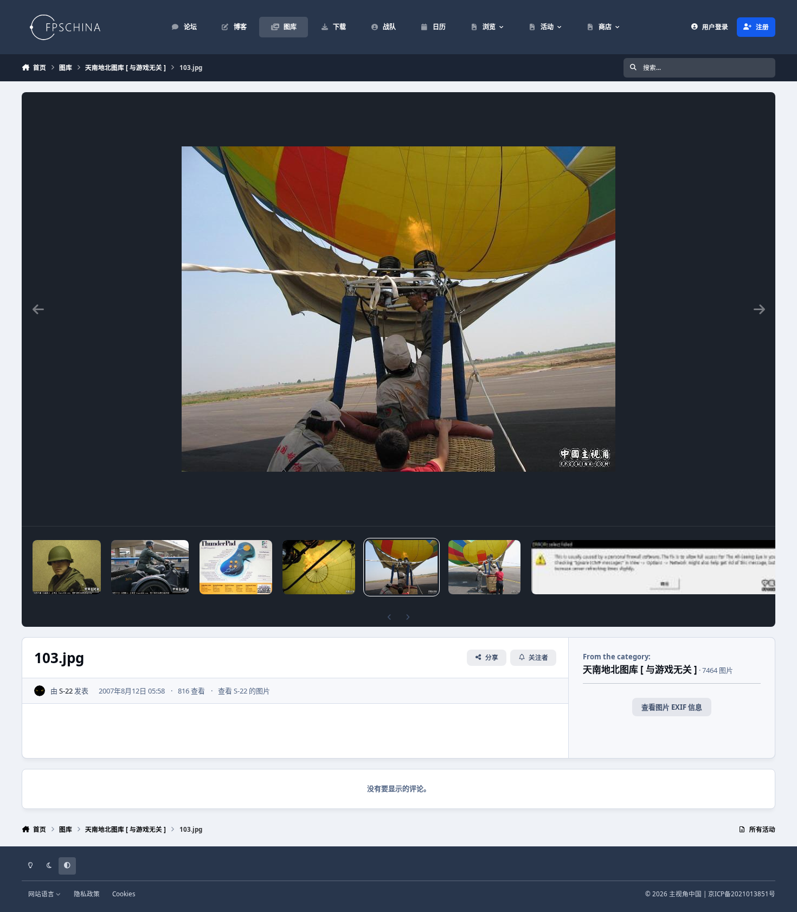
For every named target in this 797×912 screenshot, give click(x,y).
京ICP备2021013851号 (741, 893)
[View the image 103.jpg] (401, 567)
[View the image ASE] (664, 567)
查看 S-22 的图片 (244, 691)
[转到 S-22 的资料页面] (39, 690)
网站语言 (42, 893)
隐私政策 (87, 893)
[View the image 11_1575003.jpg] (67, 567)
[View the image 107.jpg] (318, 567)
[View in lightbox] (398, 309)
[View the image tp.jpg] (236, 567)
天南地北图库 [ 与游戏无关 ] (640, 669)
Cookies (124, 893)
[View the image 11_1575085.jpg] (150, 567)
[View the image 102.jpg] (484, 567)
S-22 (66, 691)
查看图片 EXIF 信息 (671, 707)
